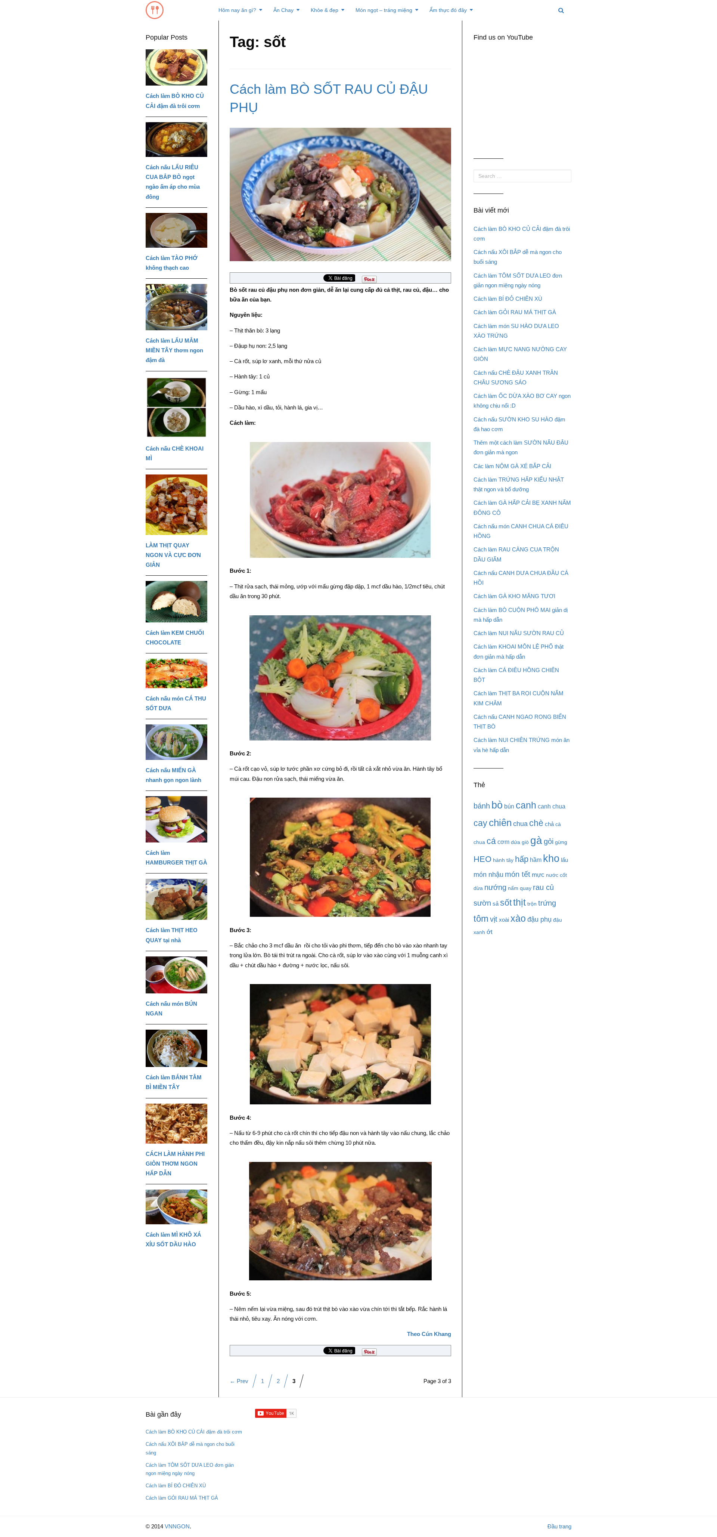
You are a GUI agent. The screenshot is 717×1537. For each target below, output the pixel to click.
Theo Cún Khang (429, 1334)
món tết (517, 874)
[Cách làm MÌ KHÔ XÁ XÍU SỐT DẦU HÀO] (176, 1207)
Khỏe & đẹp (324, 10)
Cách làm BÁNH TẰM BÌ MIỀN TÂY (174, 1082)
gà (536, 840)
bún (509, 806)
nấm (513, 888)
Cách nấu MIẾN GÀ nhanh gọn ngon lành (173, 775)
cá (491, 841)
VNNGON (177, 1526)
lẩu (564, 860)
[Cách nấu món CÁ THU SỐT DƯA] (176, 673)
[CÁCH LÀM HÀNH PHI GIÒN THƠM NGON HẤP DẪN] (176, 1124)
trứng (547, 903)
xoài (504, 919)
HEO (482, 859)
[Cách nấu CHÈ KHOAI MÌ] (176, 407)
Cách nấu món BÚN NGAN (171, 1009)
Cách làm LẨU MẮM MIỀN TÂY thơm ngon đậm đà (174, 350)
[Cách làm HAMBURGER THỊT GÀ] (176, 819)
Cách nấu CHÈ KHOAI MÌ (175, 453)
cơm (503, 842)
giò (525, 842)
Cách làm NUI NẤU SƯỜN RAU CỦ (519, 633)
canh (526, 805)
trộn (532, 904)
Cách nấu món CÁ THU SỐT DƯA (176, 703)
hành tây (503, 860)
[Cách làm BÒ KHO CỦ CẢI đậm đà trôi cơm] (176, 67)
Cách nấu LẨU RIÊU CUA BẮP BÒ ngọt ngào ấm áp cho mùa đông (173, 182)
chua (520, 824)
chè (536, 823)
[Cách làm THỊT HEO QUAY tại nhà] (176, 899)
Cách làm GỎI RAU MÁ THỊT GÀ (515, 312)
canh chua (551, 806)
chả (549, 824)
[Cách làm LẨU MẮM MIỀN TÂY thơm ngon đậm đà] (176, 307)
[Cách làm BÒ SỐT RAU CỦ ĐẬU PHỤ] (340, 194)
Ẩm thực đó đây (448, 10)
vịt (493, 919)
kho (551, 858)
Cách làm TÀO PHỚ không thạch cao (172, 263)
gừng (561, 842)
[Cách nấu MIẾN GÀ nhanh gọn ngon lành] (176, 742)
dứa (515, 842)
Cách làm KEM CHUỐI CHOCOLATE (175, 638)
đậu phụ (539, 919)
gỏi (548, 841)
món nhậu (488, 874)
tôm (481, 918)
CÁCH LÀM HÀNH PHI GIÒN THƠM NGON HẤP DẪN (175, 1164)
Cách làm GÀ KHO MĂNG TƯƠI (514, 596)
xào (518, 918)
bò (497, 805)
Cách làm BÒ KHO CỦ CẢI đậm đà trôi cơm (175, 101)
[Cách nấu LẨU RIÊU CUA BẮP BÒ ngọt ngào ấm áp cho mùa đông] (176, 139)
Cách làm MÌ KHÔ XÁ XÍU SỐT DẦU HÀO (173, 1239)
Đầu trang (559, 1526)
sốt (506, 902)
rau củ (543, 887)
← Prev (239, 1381)
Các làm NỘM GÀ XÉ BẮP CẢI (512, 466)
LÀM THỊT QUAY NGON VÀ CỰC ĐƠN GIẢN (173, 555)
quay (525, 888)
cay (480, 823)
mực (538, 874)
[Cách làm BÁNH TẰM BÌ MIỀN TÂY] (176, 1048)
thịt (519, 902)
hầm (535, 860)
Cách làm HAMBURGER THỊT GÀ (176, 858)
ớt (490, 932)
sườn (482, 903)
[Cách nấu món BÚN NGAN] (176, 974)
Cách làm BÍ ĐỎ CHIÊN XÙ (508, 299)
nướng (495, 887)
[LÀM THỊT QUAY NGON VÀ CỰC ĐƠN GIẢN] (176, 504)
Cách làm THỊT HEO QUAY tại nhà (172, 935)
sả (496, 903)
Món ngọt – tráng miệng (384, 10)
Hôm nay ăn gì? (237, 10)
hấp (521, 859)
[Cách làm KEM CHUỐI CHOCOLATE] (176, 601)
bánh (482, 805)
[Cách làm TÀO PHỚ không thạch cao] (176, 230)
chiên (500, 822)
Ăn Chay (283, 10)
